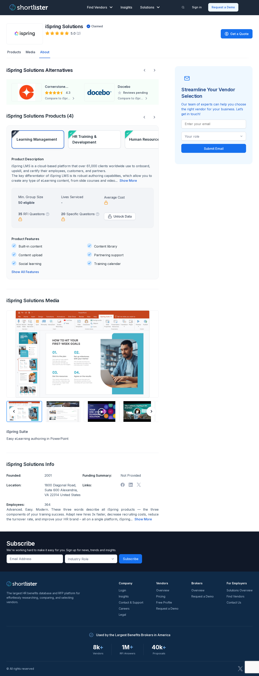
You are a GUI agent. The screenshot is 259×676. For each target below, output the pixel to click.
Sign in (197, 7)
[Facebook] (123, 485)
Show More (128, 181)
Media (30, 52)
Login (122, 590)
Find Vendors (97, 7)
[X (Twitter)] (240, 668)
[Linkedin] (131, 485)
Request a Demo (223, 7)
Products (14, 52)
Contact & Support (131, 602)
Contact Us (234, 602)
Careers (124, 608)
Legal (122, 614)
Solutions (147, 7)
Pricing (160, 596)
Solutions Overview (240, 590)
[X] (139, 485)
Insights (126, 7)
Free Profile (164, 602)
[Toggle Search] (183, 7)
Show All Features (25, 272)
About (44, 52)
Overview (162, 590)
